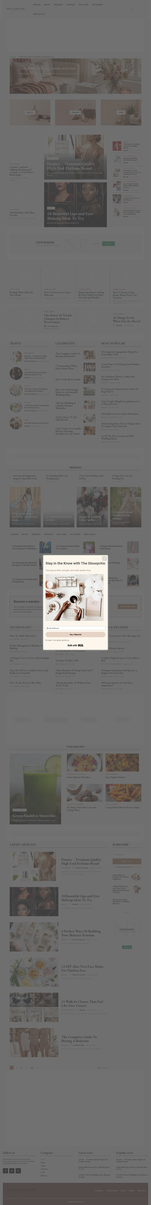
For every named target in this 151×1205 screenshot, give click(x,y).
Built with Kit (75, 645)
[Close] (104, 558)
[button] (75, 597)
